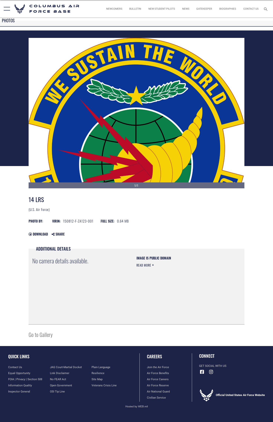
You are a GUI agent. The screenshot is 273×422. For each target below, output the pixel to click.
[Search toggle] (266, 9)
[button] (6, 9)
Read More (144, 265)
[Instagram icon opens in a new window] (211, 372)
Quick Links (18, 356)
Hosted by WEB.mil (136, 406)
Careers (154, 356)
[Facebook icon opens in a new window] (202, 372)
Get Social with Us (212, 366)
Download (40, 234)
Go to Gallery (41, 334)
